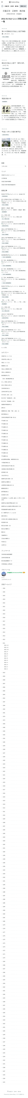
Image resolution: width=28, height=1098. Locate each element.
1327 (4, 753)
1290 (4, 884)
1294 (4, 870)
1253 (4, 1020)
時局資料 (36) (4, 522)
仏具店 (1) (3, 545)
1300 (4, 851)
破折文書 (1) (4, 516)
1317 (4, 789)
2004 (4, 694)
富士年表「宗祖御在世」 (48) (8, 398)
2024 (4, 595)
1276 (4, 935)
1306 (4, 829)
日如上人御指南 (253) (6, 369)
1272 (4, 950)
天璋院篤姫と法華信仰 (6, 564)
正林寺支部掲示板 (5, 557)
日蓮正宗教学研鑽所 (6, 181)
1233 (4, 1074)
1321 (4, 775)
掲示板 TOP (4, 194)
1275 (4, 939)
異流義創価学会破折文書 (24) (8, 509)
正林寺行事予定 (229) (6, 391)
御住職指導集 (4, 255)
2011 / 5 (6, 660)
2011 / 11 (6, 647)
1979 (4, 716)
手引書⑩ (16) (4, 449)
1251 (4, 1027)
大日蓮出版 (4, 178)
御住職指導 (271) (5, 375)
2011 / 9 (6, 651)
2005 (4, 690)
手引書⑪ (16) (4, 452)
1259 (4, 998)
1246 (4, 1045)
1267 (4, 968)
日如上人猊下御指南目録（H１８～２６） (11, 246)
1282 (4, 914)
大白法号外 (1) (4, 475)
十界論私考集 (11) (5, 462)
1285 (4, 903)
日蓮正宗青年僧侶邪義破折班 (8, 184)
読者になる (23, 6)
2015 (4, 628)
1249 (4, 1034)
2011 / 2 (6, 666)
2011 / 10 (6, 649)
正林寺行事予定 (5, 134)
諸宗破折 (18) (4, 472)
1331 (4, 738)
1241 (4, 1063)
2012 (4, 639)
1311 (4, 811)
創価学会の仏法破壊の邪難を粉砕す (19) (11, 506)
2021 (4, 606)
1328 (4, 749)
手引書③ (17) (4, 427)
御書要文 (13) (4, 365)
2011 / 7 (6, 656)
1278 (4, 928)
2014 (4, 632)
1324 (4, 764)
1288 (4, 892)
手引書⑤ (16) (4, 433)
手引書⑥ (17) (4, 436)
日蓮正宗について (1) (6, 356)
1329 (4, 745)
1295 (4, 866)
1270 (4, 957)
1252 (4, 1023)
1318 (4, 786)
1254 (4, 1016)
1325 (4, 760)
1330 (4, 742)
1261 (4, 990)
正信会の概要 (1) (5, 538)
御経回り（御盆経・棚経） (7, 208)
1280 (4, 921)
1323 (4, 767)
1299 (4, 855)
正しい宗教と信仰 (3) (6, 382)
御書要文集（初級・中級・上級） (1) (10, 411)
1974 (4, 720)
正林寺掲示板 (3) (5, 388)
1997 (4, 701)
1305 (4, 833)
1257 (4, 1005)
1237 (4, 1071)
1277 (4, 932)
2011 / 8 (6, 653)
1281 (4, 917)
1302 (4, 844)
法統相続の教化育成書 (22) (7, 469)
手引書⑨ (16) (4, 446)
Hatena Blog (12, 1094)
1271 (4, 954)
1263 (4, 983)
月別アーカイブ (6, 584)
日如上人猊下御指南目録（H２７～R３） (11, 237)
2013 (4, 635)
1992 (4, 709)
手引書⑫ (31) (4, 456)
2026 (4, 588)
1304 (4, 837)
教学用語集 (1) (4, 414)
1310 (4, 815)
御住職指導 (4, 101)
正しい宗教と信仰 (5, 215)
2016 (4, 624)
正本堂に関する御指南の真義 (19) (9, 519)
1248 (4, 1038)
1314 (4, 800)
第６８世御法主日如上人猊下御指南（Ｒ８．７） (13, 199)
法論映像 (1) (4, 535)
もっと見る (4, 347)
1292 (4, 877)
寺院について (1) (5, 362)
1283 (4, 910)
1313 (4, 804)
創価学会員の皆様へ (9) (7, 478)
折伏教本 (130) (4, 494)
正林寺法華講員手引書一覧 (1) (8, 417)
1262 (4, 987)
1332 (4, 734)
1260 (4, 994)
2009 (4, 676)
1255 (4, 1012)
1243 (4, 1056)
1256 (4, 1009)
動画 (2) (3, 532)
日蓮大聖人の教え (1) (6, 359)
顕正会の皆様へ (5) (6, 525)
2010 (4, 672)
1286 (4, 899)
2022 (4, 602)
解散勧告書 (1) (4, 488)
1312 (4, 807)
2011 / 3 (6, 664)
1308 (4, 822)
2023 (4, 599)
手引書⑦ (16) (4, 440)
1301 (4, 848)
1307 (4, 826)
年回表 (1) (3, 541)
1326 (4, 756)
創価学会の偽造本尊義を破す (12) (9, 503)
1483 (4, 727)
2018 (4, 617)
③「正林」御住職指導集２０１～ (9, 260)
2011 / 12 (6, 645)
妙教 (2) (3, 407)
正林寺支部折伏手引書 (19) (7, 465)
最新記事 (4, 190)
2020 (4, 610)
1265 (4, 976)
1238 (4, 1067)
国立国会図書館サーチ (6, 560)
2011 (4, 643)
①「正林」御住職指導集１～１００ (10, 277)
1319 (4, 782)
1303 (4, 840)
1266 (4, 972)
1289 (4, 888)
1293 (4, 873)
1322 (4, 771)
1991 (4, 712)
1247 (4, 1042)
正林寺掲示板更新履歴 (6, 554)
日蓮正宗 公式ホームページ (8, 175)
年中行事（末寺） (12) (6, 394)
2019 (4, 613)
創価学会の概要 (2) (6, 482)
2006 (4, 687)
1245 (4, 1049)
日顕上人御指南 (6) (6, 372)
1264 (4, 979)
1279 (4, 924)
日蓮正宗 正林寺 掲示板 (11, 6)
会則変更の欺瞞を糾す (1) (7, 485)
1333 (4, 731)
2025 (4, 592)
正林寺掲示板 (4, 196)
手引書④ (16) (4, 430)
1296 (4, 862)
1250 (4, 1031)
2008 (4, 679)
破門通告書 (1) (4, 491)
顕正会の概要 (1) (5, 528)
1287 (4, 895)
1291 (4, 881)
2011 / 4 (6, 662)
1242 (4, 1060)
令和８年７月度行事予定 (7, 314)
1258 (4, 1001)
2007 (4, 683)
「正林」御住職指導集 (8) (7, 378)
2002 (4, 698)
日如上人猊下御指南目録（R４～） (9, 229)
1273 (4, 946)
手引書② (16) (4, 423)
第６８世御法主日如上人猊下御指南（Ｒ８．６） (13, 291)
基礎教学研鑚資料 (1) (6, 404)
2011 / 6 (6, 658)
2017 (4, 621)
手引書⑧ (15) (4, 443)
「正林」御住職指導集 (6, 257)
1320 (4, 778)
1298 (4, 859)
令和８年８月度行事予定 (7, 222)
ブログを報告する (20, 1094)
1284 (4, 906)
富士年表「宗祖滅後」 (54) (7, 401)
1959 (4, 723)
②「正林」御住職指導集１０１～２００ (11, 269)
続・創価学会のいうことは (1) (8, 512)
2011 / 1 (6, 669)
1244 (4, 1052)
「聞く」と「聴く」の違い (7, 300)
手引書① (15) (4, 420)
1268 (4, 965)
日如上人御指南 (5, 36)
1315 (4, 797)
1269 (4, 961)
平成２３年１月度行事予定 (11, 132)
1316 (4, 793)
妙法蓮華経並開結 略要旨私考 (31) (10, 459)
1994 (4, 705)
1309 (4, 818)
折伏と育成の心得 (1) (6, 385)
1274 (4, 943)
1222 (4, 1082)
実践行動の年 (6, 98)
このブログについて (6, 579)
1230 (4, 1078)
